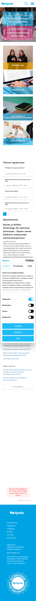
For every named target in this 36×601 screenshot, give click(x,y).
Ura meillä (10, 535)
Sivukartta (10, 532)
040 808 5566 (15, 553)
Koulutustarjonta (12, 523)
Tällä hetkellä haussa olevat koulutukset (18, 20)
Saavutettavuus (11, 538)
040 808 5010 (20, 547)
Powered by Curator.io (24, 500)
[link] (18, 58)
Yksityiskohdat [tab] (18, 266)
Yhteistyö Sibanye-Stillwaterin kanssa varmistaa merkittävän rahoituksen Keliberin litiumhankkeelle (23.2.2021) (17, 372)
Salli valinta (18, 332)
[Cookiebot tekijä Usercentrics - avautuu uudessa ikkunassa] (25, 260)
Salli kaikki (18, 326)
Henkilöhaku (11, 529)
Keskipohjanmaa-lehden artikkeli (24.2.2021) (17, 346)
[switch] (31, 305)
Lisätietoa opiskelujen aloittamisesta (18, 34)
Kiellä (18, 338)
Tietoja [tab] (30, 266)
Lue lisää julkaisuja (17, 387)
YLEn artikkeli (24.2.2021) (11, 359)
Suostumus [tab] (6, 266)
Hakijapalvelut (11, 526)
